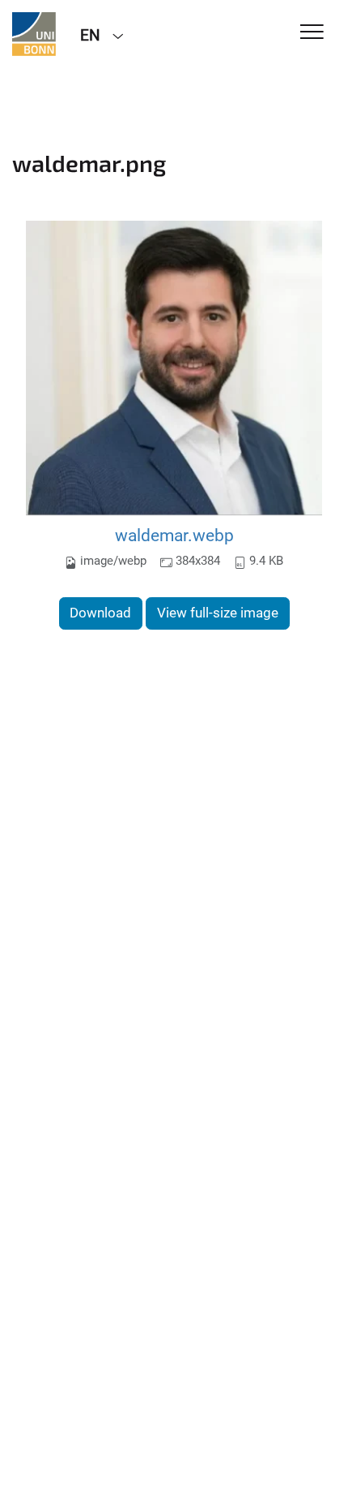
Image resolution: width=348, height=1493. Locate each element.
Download (100, 613)
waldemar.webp (174, 535)
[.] (34, 34)
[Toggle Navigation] (312, 32)
